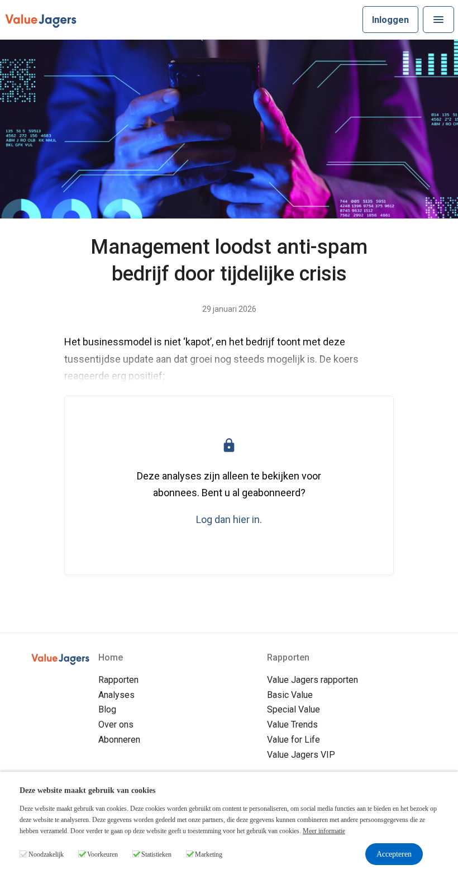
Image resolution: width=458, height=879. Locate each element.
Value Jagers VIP (301, 754)
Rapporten (118, 679)
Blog (107, 709)
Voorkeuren (102, 854)
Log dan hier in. (229, 519)
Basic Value (290, 695)
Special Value (293, 709)
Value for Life (293, 739)
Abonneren (119, 739)
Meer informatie (324, 831)
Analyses (116, 695)
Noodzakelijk (46, 854)
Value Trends (292, 724)
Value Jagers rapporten (312, 679)
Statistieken (156, 854)
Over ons (115, 724)
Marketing (208, 854)
